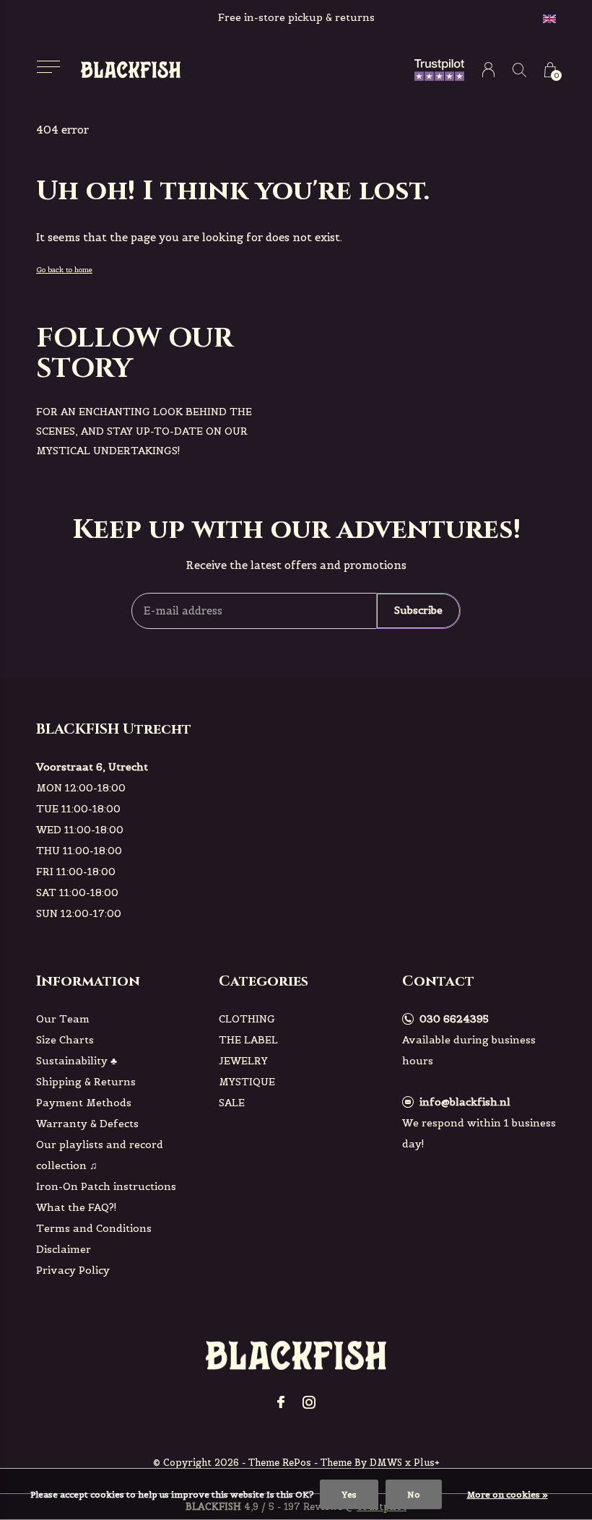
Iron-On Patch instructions (106, 1186)
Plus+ (427, 1462)
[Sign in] (488, 69)
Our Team (63, 1018)
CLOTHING (247, 1018)
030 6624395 (454, 1018)
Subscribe (418, 610)
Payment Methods (83, 1102)
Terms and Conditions (94, 1228)
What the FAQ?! (76, 1207)
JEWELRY (243, 1060)
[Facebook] (280, 1402)
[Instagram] (308, 1402)
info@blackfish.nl (464, 1101)
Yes (349, 1494)
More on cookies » (507, 1494)
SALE (232, 1102)
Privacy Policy (73, 1270)
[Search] (519, 69)
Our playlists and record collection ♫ (99, 1155)
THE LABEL (248, 1039)
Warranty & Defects (87, 1123)
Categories (263, 981)
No (413, 1494)
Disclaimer (63, 1249)
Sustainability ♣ (76, 1060)
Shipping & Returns (86, 1081)
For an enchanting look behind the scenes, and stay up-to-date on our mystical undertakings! (144, 431)
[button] (48, 66)
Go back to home (64, 269)
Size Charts (65, 1039)
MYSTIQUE (247, 1081)
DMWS (386, 1462)
